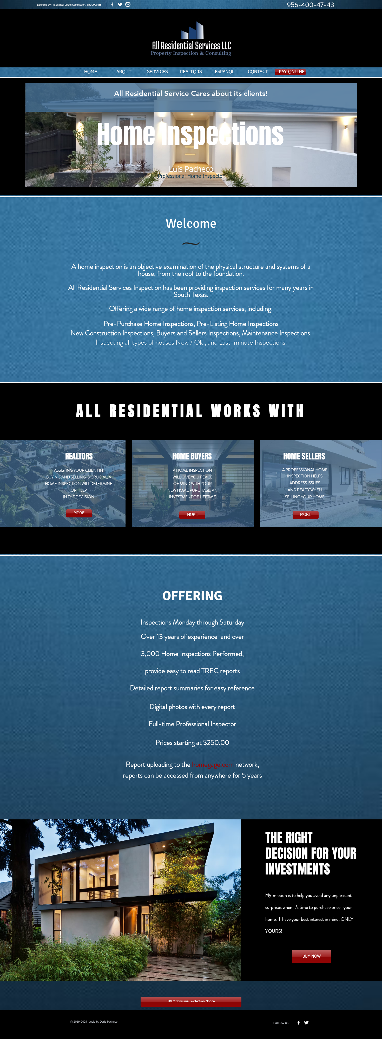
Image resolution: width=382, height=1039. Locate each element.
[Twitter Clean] (120, 4)
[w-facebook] (112, 4)
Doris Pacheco (108, 1021)
